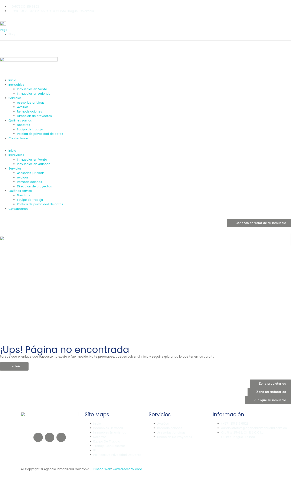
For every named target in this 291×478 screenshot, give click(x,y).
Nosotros (23, 125)
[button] (145, 146)
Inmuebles (16, 85)
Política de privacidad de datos (40, 134)
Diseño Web (102, 469)
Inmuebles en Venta (32, 89)
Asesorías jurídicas (30, 102)
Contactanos (18, 138)
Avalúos (23, 107)
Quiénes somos (20, 120)
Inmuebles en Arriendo (33, 93)
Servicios (15, 98)
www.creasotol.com (127, 469)
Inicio (12, 80)
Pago (3, 30)
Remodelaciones (29, 111)
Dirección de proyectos (34, 116)
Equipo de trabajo (30, 129)
